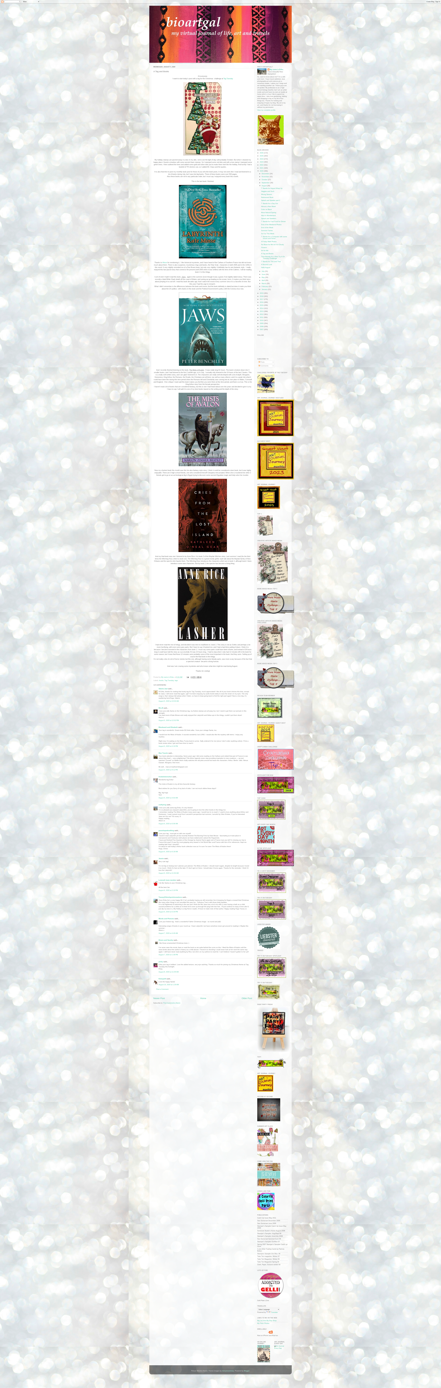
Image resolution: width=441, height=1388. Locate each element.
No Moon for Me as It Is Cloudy (272, 244)
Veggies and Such (267, 191)
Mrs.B (161, 708)
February (265, 286)
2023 (262, 162)
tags (176, 680)
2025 (262, 156)
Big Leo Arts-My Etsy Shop (267, 1320)
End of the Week (267, 227)
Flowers (264, 247)
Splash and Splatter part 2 (270, 200)
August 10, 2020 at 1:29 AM (169, 984)
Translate (274, 1312)
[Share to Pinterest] (200, 677)
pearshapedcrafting (166, 830)
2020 (262, 171)
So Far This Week (267, 234)
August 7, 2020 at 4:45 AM (168, 933)
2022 (262, 165)
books (161, 680)
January (265, 289)
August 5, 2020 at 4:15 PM (168, 746)
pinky (161, 962)
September (266, 183)
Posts (262, 362)
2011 (262, 317)
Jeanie (161, 858)
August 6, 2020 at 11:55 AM (169, 873)
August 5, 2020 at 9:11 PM (168, 770)
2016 (262, 302)
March (264, 283)
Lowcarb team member (167, 880)
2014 (262, 308)
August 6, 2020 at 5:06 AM (168, 824)
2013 (262, 311)
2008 (262, 326)
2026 (262, 153)
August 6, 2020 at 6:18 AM (168, 852)
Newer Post (159, 998)
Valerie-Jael (163, 689)
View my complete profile (266, 110)
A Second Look (266, 264)
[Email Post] (187, 677)
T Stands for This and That (271, 261)
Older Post (247, 998)
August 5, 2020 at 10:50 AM (169, 701)
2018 (262, 296)
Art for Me (264, 250)
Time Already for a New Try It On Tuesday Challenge (273, 257)
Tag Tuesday (228, 79)
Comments (264, 366)
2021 (262, 168)
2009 (262, 323)
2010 (262, 320)
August (264, 186)
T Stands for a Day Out (269, 203)
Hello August (265, 267)
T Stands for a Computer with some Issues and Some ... (274, 237)
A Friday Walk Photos (269, 241)
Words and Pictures (166, 919)
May (263, 277)
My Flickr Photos (263, 1323)
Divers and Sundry (166, 940)
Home (203, 998)
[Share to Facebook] (198, 677)
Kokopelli (162, 979)
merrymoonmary (228, 1371)
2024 (262, 159)
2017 (262, 299)
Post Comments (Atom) (171, 1003)
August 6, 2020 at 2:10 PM (168, 890)
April (263, 280)
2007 (262, 329)
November (266, 177)
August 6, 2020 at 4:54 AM (168, 798)
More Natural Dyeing (268, 212)
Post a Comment (162, 989)
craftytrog (162, 805)
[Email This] (192, 677)
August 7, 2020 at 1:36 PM (168, 955)
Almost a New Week (268, 206)
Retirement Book (267, 197)
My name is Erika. (277, 69)
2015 (262, 305)
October (265, 179)
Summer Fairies (267, 230)
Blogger (246, 1371)
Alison (164, 262)
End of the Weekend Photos (271, 224)
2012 (262, 314)
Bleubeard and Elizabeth (168, 727)
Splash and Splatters (268, 218)
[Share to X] (196, 677)
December (266, 174)
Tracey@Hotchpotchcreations (170, 897)
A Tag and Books (267, 253)
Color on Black (266, 209)
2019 (262, 293)
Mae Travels (163, 753)
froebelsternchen (165, 777)
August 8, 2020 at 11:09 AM (169, 972)
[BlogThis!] (194, 677)
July (263, 271)
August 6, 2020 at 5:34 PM (168, 912)
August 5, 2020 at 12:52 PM (169, 720)
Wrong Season (266, 194)
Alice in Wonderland (268, 215)
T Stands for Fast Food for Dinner (273, 221)
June (264, 274)
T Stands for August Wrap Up (271, 188)
